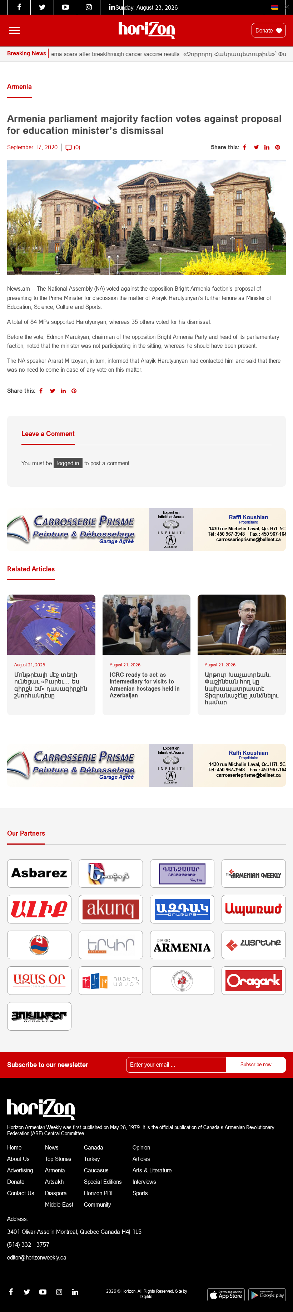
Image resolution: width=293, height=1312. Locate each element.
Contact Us (20, 1193)
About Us (18, 1158)
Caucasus (96, 1170)
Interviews (144, 1181)
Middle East (59, 1204)
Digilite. (146, 1296)
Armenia (55, 1170)
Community (97, 1204)
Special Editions (103, 1181)
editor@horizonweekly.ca (36, 1257)
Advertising (20, 1170)
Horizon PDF (99, 1193)
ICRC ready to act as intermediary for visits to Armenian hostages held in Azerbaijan (145, 684)
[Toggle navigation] (14, 30)
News (52, 1147)
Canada (93, 1147)
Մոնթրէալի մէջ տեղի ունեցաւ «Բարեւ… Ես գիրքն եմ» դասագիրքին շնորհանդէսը (50, 684)
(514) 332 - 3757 (28, 1244)
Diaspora (56, 1193)
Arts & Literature (152, 1170)
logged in (68, 463)
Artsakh (54, 1181)
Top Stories (58, 1158)
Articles (141, 1158)
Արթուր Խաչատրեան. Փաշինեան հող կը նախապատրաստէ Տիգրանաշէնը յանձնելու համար (241, 688)
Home (14, 1147)
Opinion (141, 1147)
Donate (264, 30)
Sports (140, 1193)
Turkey (92, 1158)
